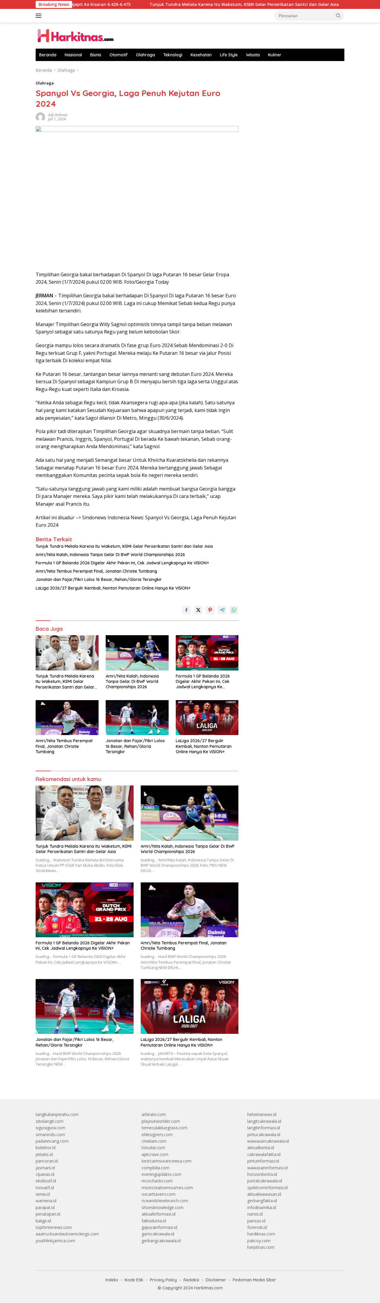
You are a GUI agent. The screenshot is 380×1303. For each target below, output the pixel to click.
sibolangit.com (50, 1121)
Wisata (253, 55)
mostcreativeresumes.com (167, 1187)
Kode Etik (134, 1280)
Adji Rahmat (57, 114)
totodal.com (153, 1147)
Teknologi (172, 55)
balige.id (43, 1221)
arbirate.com (154, 1114)
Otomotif (119, 55)
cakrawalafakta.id (264, 1154)
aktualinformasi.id (158, 1214)
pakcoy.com (258, 1240)
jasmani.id (45, 1168)
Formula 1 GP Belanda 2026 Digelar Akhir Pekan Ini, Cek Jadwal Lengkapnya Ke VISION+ (122, 563)
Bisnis (95, 55)
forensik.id (257, 1227)
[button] (338, 15)
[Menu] (40, 16)
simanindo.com (50, 1134)
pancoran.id (47, 1161)
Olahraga (145, 55)
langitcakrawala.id (264, 1121)
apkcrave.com (155, 1154)
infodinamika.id (261, 1207)
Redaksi (191, 1280)
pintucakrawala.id (263, 1134)
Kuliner (274, 55)
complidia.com (156, 1168)
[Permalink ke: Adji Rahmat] (40, 116)
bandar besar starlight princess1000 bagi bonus (292, 70)
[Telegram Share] (222, 610)
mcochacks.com (157, 1181)
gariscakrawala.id (158, 1234)
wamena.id (46, 1200)
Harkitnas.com (208, 1288)
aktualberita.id (260, 1147)
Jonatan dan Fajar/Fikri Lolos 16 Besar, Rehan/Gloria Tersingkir (99, 579)
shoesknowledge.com (162, 1207)
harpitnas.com (261, 1247)
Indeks (111, 1280)
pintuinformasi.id (263, 1161)
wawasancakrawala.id (268, 1141)
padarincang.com (52, 1141)
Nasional (73, 55)
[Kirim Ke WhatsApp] (233, 610)
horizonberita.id (262, 1174)
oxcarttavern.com (158, 1194)
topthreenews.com (54, 1227)
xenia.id (43, 1194)
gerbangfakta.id (262, 1200)
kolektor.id (46, 1147)
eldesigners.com (157, 1134)
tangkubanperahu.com (57, 1114)
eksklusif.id (46, 1181)
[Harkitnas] (77, 35)
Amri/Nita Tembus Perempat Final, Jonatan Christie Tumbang (96, 571)
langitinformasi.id (263, 1127)
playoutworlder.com (161, 1121)
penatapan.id (48, 1214)
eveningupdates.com (161, 1174)
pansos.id (256, 1221)
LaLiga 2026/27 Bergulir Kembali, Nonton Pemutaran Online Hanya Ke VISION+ (113, 588)
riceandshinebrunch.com (165, 1200)
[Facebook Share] (186, 610)
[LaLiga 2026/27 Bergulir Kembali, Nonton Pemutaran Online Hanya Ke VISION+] (207, 717)
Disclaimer (216, 1280)
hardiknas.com (261, 1234)
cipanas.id (45, 1174)
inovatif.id (45, 1187)
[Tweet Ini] (198, 610)
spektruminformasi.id (267, 1187)
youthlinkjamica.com (55, 1240)
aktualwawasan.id (264, 1194)
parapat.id (45, 1207)
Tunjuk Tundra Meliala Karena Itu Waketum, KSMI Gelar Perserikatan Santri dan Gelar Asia (210, 4)
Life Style (229, 55)
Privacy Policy (163, 1280)
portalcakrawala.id (264, 1181)
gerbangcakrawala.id (161, 1240)
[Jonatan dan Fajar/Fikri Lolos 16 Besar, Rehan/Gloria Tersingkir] (137, 717)
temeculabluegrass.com (164, 1127)
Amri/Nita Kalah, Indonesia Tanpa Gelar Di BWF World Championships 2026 (110, 554)
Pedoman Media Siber (254, 1280)
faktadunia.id (154, 1221)
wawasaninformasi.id (267, 1168)
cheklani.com (154, 1141)
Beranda (47, 55)
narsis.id (255, 1214)
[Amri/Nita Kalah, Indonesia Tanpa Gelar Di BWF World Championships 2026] (137, 652)
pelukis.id (44, 1154)
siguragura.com (50, 1127)
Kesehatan (201, 55)
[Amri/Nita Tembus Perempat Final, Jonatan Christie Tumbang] (67, 717)
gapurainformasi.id (159, 1227)
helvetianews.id (261, 1114)
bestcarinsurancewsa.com (166, 1161)
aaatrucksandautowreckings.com (67, 1234)
